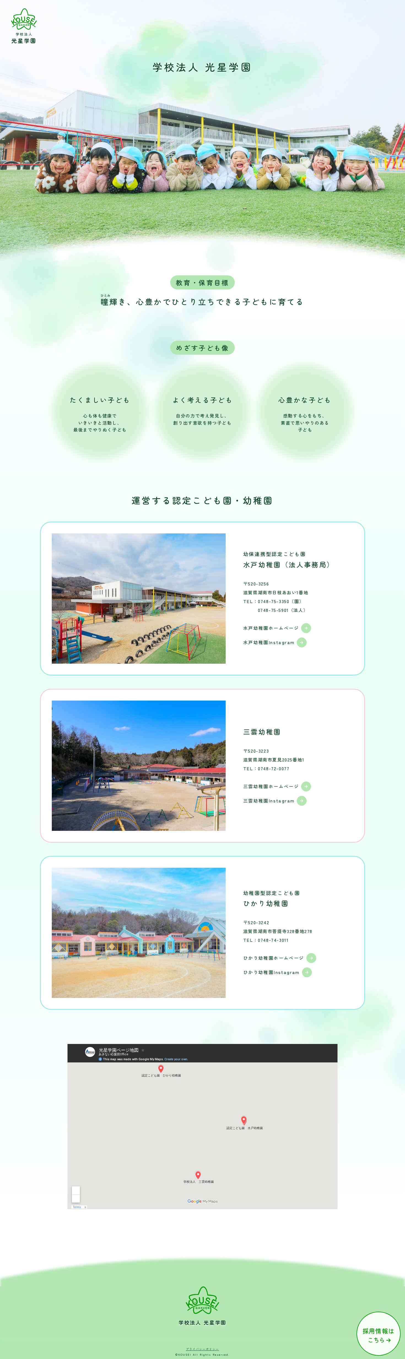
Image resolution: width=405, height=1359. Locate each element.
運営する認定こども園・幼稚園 (202, 500)
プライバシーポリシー (202, 1349)
